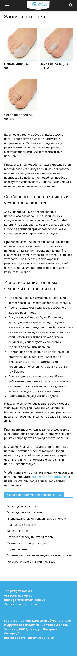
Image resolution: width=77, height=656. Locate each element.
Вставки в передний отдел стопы (30, 537)
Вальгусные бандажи (21, 525)
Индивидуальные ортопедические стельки (36, 518)
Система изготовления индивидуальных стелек (40, 555)
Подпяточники (17, 549)
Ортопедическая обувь (23, 506)
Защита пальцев (18, 531)
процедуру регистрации (48, 476)
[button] (7, 5)
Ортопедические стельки (24, 512)
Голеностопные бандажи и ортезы (31, 561)
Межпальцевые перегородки (27, 543)
